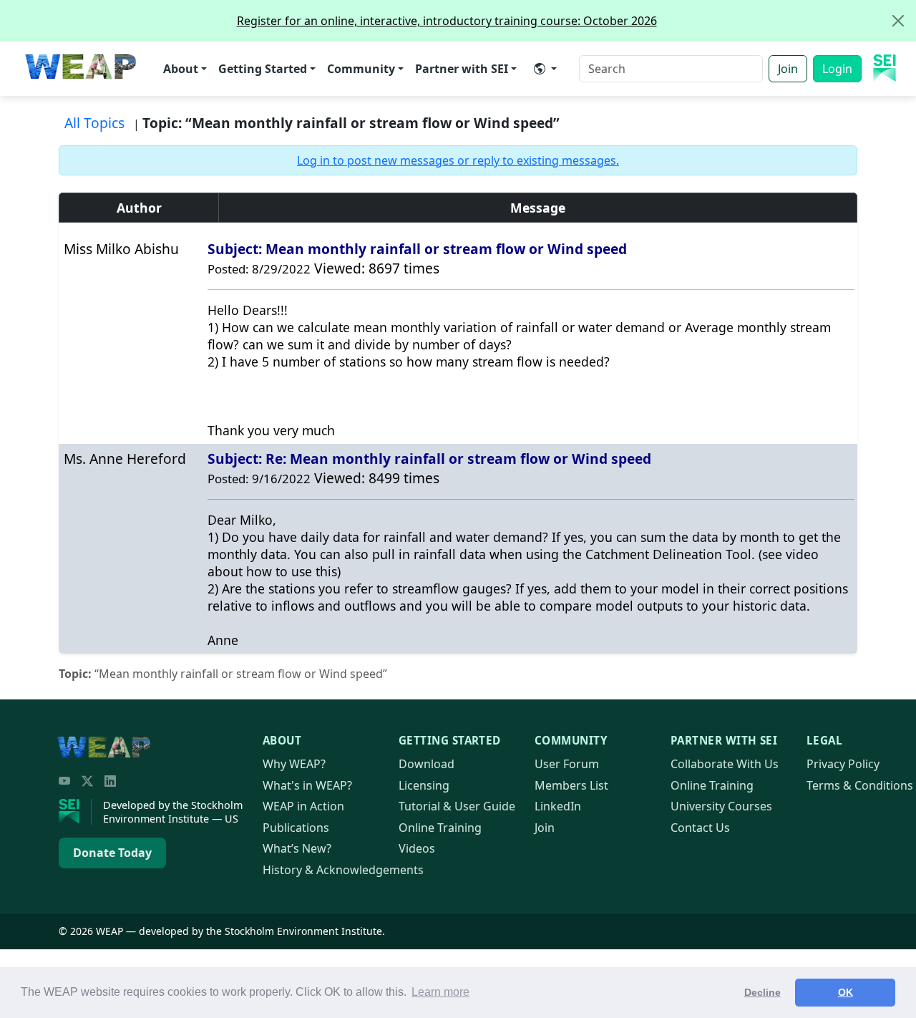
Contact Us (700, 827)
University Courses (721, 806)
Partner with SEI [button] (461, 69)
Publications (296, 827)
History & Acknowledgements (343, 870)
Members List (571, 785)
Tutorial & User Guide (457, 806)
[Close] (898, 21)
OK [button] (845, 992)
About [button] (180, 69)
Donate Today (112, 853)
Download (426, 764)
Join (788, 69)
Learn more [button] (440, 992)
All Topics (94, 122)
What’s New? (297, 848)
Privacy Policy (843, 764)
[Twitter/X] (87, 781)
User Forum (567, 764)
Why (294, 764)
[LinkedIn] (110, 781)
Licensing (424, 785)
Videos (417, 848)
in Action (303, 806)
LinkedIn (558, 806)
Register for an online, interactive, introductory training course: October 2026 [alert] (447, 21)
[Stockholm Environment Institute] (75, 812)
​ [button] (545, 68)
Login (837, 69)
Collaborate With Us (725, 764)
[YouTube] (64, 781)
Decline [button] (762, 992)
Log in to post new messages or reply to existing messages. (458, 160)
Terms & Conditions (860, 785)
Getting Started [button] (262, 69)
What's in (307, 785)
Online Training (440, 827)
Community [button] (361, 69)
